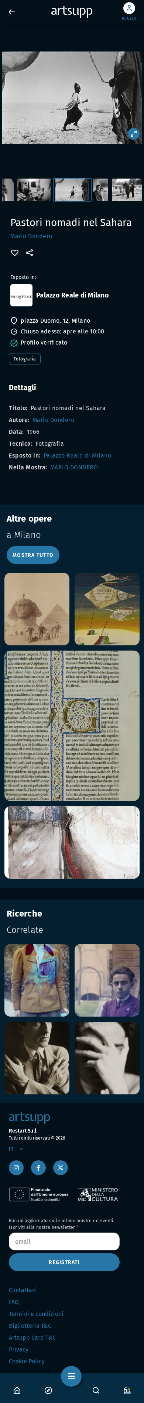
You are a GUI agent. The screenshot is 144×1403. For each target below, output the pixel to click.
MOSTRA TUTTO (33, 555)
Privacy (18, 1349)
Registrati (64, 1262)
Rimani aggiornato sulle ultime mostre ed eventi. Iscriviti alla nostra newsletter (61, 1224)
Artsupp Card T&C (32, 1337)
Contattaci (23, 1290)
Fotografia (25, 359)
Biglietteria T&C (30, 1325)
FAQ (14, 1302)
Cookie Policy (27, 1361)
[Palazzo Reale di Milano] (21, 295)
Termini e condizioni (36, 1313)
